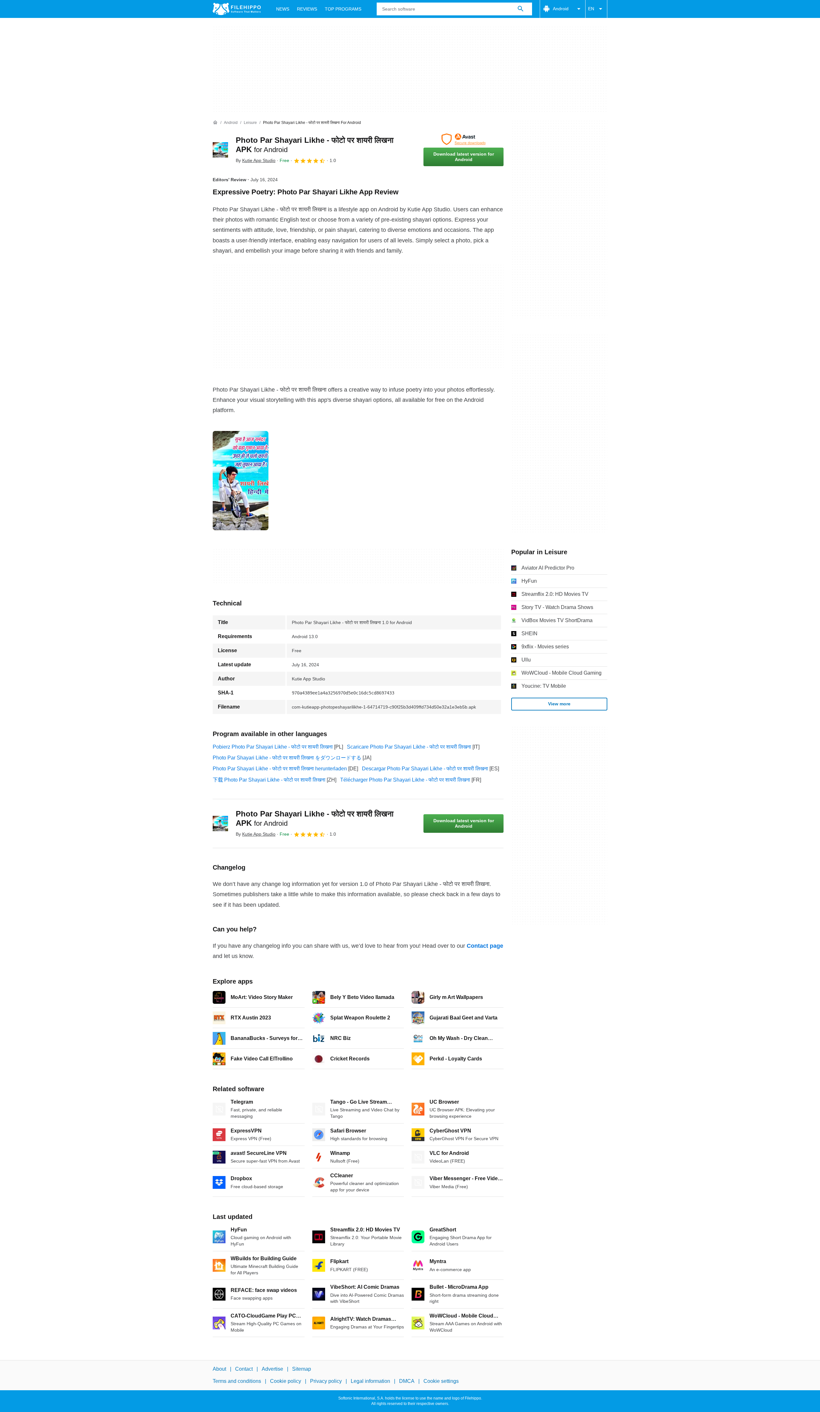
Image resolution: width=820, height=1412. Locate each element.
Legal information (370, 1381)
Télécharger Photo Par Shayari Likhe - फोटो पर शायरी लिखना (405, 780)
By (255, 160)
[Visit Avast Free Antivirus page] (463, 139)
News (282, 9)
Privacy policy (326, 1381)
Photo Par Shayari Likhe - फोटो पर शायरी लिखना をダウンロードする (287, 757)
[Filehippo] (237, 9)
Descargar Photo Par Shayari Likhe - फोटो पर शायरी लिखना (425, 768)
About (219, 1369)
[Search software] (520, 9)
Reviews (307, 9)
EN (591, 8)
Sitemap (301, 1369)
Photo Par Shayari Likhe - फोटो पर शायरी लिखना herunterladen (280, 768)
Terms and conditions (237, 1381)
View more (559, 703)
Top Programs (343, 9)
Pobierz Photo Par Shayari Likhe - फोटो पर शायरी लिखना (273, 747)
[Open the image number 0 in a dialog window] (240, 480)
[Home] (215, 123)
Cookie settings (441, 1381)
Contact (244, 1369)
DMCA (406, 1381)
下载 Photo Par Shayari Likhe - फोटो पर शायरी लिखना (269, 780)
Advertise (272, 1369)
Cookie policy (285, 1381)
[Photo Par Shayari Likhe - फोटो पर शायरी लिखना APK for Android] (220, 150)
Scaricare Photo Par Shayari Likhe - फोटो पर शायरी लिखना (409, 747)
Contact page (485, 946)
